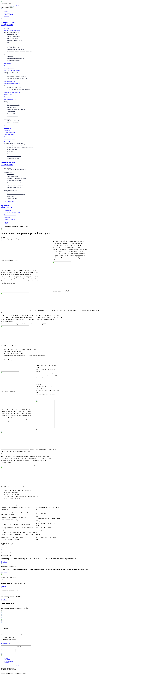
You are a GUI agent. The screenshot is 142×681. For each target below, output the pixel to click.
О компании (7, 13)
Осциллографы (7, 119)
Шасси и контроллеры (12, 116)
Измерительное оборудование (8, 23)
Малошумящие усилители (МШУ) (12, 212)
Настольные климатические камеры (16, 194)
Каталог (6, 11)
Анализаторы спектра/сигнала (11, 32)
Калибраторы (7, 97)
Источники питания (12, 149)
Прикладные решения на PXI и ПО (16, 109)
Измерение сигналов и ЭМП (14, 87)
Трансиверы (7, 217)
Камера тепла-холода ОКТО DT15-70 (14, 583)
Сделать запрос (5, 7)
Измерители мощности (9, 81)
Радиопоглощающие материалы (15, 185)
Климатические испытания (10, 190)
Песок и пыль (10, 196)
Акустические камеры (12, 176)
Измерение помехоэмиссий (14, 180)
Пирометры (10, 153)
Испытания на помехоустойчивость (16, 183)
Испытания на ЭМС (9, 172)
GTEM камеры (10, 174)
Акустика (6, 28)
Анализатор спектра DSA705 (11, 597)
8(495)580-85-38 (5, 5)
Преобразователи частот (10, 215)
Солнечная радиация (12, 198)
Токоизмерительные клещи (14, 156)
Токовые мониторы (8, 136)
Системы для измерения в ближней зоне (17, 76)
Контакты (6, 16)
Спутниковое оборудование (7, 206)
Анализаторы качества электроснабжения (17, 145)
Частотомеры (7, 141)
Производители (8, 14)
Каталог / (6, 223)
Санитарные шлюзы (9, 201)
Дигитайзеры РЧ (11, 107)
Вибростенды (7, 168)
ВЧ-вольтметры (7, 65)
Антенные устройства (9, 54)
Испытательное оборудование (8, 163)
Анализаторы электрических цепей (12, 46)
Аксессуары (10, 56)
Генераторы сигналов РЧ (13, 105)
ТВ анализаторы (11, 42)
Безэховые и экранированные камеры (16, 178)
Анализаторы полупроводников (12, 30)
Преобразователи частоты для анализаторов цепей (19, 51)
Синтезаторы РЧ (11, 111)
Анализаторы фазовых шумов (14, 40)
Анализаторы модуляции (13, 36)
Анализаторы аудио (12, 34)
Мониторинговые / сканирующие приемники (18, 89)
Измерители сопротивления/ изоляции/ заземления (20, 147)
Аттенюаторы (7, 63)
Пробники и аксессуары (13, 120)
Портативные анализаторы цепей (15, 49)
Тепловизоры (7, 128)
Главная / (6, 222)
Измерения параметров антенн (11, 72)
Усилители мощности (9, 139)
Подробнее (4, 562)
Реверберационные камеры (14, 187)
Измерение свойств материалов (12, 70)
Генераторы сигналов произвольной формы (18, 102)
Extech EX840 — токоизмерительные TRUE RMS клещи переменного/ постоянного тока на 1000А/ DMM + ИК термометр (44, 569)
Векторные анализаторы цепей (14, 47)
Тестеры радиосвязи (9, 134)
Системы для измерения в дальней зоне (17, 78)
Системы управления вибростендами (16, 169)
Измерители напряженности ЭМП (12, 83)
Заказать (3, 237)
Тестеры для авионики (9, 132)
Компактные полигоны (13, 74)
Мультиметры (10, 151)
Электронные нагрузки (13, 158)
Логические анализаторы (10, 99)
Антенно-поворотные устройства (15, 58)
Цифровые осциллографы (13, 122)
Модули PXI (7, 101)
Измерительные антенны (13, 60)
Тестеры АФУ (7, 130)
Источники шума (8, 94)
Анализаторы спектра (12, 38)
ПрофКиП (6, 125)
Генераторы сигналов (9, 68)
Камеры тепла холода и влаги (14, 191)
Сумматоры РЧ (11, 113)
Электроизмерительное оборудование (13, 143)
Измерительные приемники (11, 85)
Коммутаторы (7, 210)
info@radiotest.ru (14, 5)
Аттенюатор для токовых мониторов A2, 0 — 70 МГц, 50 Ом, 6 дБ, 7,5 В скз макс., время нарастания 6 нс (38, 559)
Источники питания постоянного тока (13, 92)
